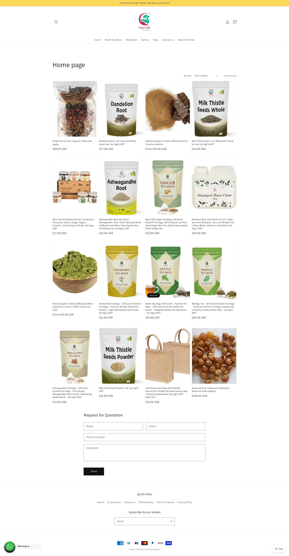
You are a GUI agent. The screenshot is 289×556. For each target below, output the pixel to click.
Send (94, 471)
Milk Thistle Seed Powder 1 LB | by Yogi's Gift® (119, 390)
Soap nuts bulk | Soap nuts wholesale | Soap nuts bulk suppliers (211, 390)
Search (100, 502)
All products (114, 502)
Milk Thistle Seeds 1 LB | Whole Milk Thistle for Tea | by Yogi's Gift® (212, 142)
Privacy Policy (184, 502)
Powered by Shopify (152, 549)
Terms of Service (165, 502)
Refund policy (146, 502)
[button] (56, 22)
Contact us (130, 502)
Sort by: (188, 75)
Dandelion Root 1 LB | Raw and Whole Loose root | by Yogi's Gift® (117, 142)
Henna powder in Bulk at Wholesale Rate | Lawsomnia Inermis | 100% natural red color (73, 306)
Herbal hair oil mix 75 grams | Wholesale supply (72, 142)
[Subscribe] (171, 521)
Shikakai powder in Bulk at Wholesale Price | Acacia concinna (166, 142)
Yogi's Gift (139, 549)
